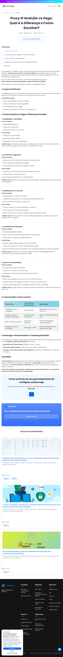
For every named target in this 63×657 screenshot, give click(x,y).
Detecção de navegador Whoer (39, 624)
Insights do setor (53, 589)
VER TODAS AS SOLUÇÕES (39, 608)
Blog (50, 592)
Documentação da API (26, 629)
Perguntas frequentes (26, 622)
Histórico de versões (54, 606)
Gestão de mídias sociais (39, 603)
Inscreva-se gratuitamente (31, 39)
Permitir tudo (12, 648)
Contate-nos (24, 619)
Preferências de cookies (12, 653)
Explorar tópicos (53, 609)
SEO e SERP (38, 589)
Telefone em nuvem (26, 595)
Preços (51, 599)
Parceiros (51, 596)
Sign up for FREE (31, 416)
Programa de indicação (55, 603)
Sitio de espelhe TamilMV (39, 629)
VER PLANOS (50, 1)
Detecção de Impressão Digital (25, 633)
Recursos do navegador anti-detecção (25, 591)
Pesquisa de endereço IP (40, 619)
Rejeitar (12, 651)
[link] (6, 478)
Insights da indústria (10, 12)
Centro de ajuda (25, 625)
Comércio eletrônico (40, 599)
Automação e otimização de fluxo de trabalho (40, 594)
